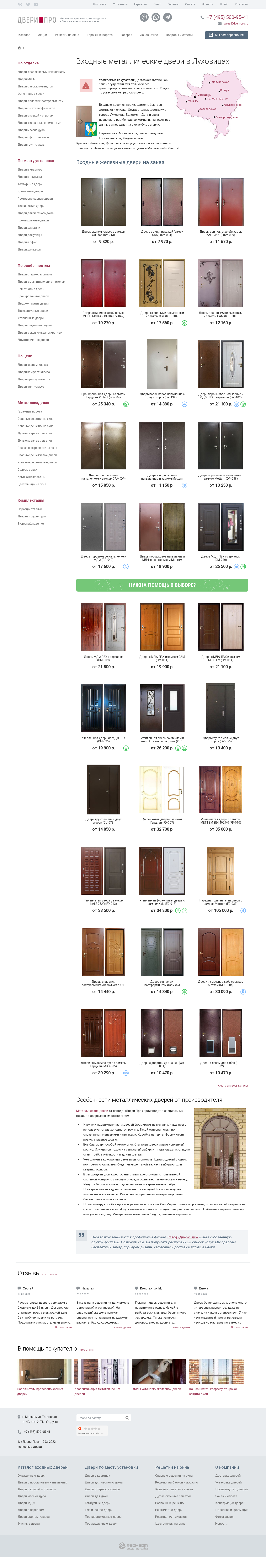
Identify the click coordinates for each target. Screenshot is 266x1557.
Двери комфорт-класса (34, 372)
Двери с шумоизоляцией (35, 325)
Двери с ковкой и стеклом (35, 115)
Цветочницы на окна (32, 484)
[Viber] (144, 17)
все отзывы (49, 1274)
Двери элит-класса (31, 386)
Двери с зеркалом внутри (35, 86)
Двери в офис (27, 242)
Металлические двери (92, 1111)
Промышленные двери (33, 220)
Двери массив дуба (31, 130)
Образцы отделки (30, 509)
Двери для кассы (29, 249)
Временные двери (30, 191)
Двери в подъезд (30, 176)
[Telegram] (167, 17)
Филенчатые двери (31, 93)
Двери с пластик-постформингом (41, 101)
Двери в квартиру (30, 169)
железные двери (30, 1447)
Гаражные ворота (30, 411)
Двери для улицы (30, 235)
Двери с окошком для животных (40, 332)
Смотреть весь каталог (233, 1085)
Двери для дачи (29, 227)
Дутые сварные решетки (35, 433)
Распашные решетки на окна (37, 447)
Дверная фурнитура (32, 516)
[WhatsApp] (156, 17)
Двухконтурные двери (33, 303)
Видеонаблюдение (31, 523)
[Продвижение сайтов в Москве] (133, 1546)
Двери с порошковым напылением (41, 72)
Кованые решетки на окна (35, 426)
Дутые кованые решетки (35, 440)
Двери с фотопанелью (33, 137)
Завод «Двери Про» (182, 1237)
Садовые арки (27, 469)
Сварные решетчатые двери (37, 455)
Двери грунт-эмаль (31, 144)
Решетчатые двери (31, 289)
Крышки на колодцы (32, 477)
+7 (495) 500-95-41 (227, 17)
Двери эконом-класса (33, 364)
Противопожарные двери (35, 198)
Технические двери (31, 206)
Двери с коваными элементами (39, 122)
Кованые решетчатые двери (37, 462)
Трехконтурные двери (33, 310)
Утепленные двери (31, 318)
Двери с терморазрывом (35, 274)
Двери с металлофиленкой (36, 108)
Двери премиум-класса (34, 379)
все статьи (87, 1349)
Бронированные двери (33, 296)
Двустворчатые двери (33, 339)
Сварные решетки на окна (35, 418)
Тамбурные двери (30, 184)
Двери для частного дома (36, 213)
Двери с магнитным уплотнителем (41, 281)
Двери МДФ (26, 79)
